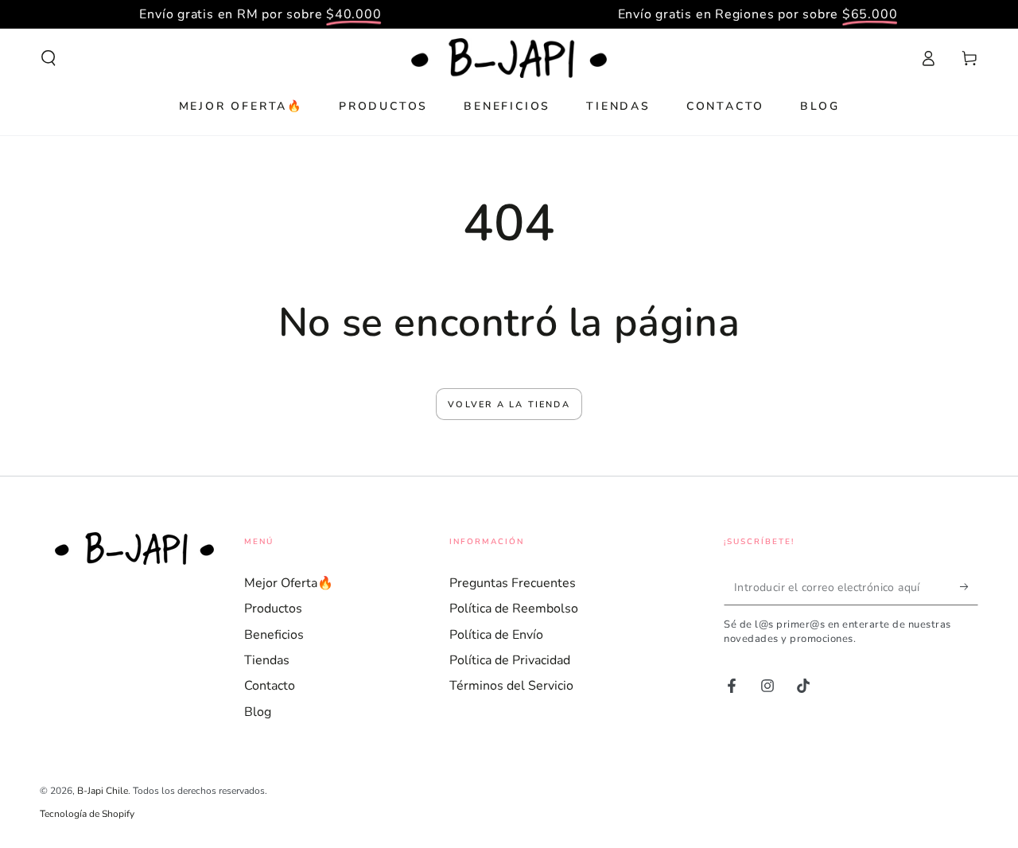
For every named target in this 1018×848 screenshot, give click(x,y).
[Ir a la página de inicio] (509, 58)
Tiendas (266, 660)
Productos (273, 608)
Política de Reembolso (513, 608)
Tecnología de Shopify (87, 813)
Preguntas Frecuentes (512, 583)
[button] (48, 58)
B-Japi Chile (102, 790)
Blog (257, 712)
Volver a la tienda (509, 404)
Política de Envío (496, 635)
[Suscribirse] (969, 587)
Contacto (269, 685)
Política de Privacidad (509, 660)
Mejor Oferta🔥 (288, 583)
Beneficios (274, 635)
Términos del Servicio (511, 685)
